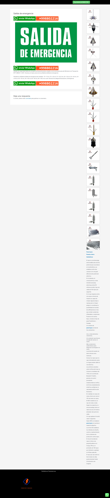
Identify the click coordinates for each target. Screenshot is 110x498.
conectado (28, 98)
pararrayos (89, 328)
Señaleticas (89, 257)
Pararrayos (89, 252)
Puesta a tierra (90, 254)
